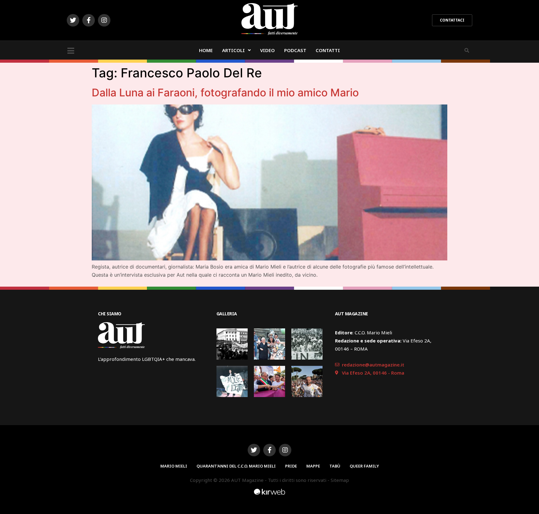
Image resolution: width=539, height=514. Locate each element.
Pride (291, 466)
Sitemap (340, 480)
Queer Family (364, 466)
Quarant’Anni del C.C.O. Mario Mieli (236, 466)
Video (267, 50)
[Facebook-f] (88, 20)
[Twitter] (73, 20)
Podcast (295, 50)
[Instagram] (104, 20)
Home (206, 50)
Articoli (233, 50)
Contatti (328, 50)
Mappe (313, 466)
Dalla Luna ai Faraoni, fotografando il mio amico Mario (225, 92)
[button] (452, 20)
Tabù (334, 466)
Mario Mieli (173, 466)
